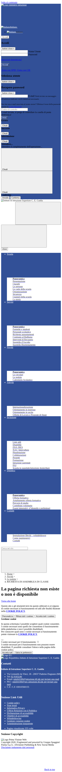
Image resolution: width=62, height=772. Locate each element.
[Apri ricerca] (38, 213)
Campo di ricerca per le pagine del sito (18, 545)
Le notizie (11, 579)
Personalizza (7, 616)
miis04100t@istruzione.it (36, 679)
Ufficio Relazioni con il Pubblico (22, 710)
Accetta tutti (45, 616)
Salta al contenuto (9, 2)
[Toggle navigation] (24, 236)
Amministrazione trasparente (20, 723)
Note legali (12, 705)
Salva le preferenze (23, 653)
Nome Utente (34, 51)
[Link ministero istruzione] (14, 5)
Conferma (15, 198)
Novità (10, 576)
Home (10, 574)
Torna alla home (8, 601)
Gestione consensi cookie (18, 721)
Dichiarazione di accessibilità (20, 713)
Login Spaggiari (15, 107)
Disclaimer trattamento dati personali (17, 747)
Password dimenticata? (11, 59)
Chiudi (4, 125)
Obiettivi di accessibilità (18, 716)
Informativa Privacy (16, 708)
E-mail (31, 96)
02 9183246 (16, 676)
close (4, 249)
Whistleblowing (14, 718)
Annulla (5, 198)
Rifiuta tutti (24, 616)
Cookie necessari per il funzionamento (18, 642)
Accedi (5, 37)
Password (32, 54)
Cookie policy (13, 703)
